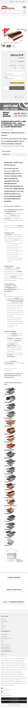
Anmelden (3, 654)
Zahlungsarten (4, 636)
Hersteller (5, 154)
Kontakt (2, 628)
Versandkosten (21, 61)
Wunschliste (20, 97)
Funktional (6, 693)
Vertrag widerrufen (6, 647)
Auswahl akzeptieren (14, 704)
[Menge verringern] (7, 89)
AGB (2, 623)
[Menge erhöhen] (7, 87)
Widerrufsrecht (4, 621)
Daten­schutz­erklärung (9, 685)
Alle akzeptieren (14, 698)
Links (2, 642)
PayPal (5, 691)
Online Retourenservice (6, 638)
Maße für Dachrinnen (5, 645)
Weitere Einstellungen (6, 695)
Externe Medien (7, 690)
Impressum (3, 619)
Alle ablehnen (14, 701)
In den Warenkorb (17, 88)
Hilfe (2, 640)
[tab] (14, 151)
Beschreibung (6, 151)
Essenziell (6, 688)
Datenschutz (4, 625)
